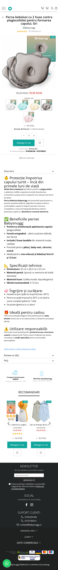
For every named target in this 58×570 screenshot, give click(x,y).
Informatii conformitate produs (20, 349)
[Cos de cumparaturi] (56, 8)
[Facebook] (26, 504)
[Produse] (3, 8)
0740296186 (30, 517)
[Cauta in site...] (52, 8)
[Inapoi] (2, 17)
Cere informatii (27, 158)
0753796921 (30, 520)
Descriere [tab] (9, 171)
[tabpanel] (29, 62)
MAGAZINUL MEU (28, 531)
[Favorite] (40, 143)
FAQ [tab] (6, 360)
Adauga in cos (24, 142)
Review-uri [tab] (11, 355)
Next (54, 65)
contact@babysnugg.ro (30, 524)
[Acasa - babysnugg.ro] (15, 8)
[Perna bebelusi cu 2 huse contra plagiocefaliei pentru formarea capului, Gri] (29, 62)
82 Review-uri (35, 31)
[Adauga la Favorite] (17, 453)
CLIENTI (27, 537)
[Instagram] (31, 504)
